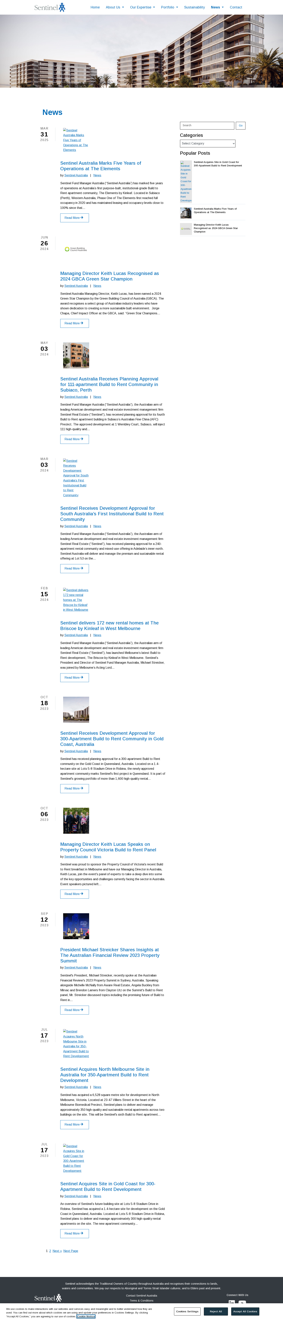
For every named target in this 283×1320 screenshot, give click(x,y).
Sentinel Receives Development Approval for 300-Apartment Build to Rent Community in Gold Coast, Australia (112, 739)
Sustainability (194, 7)
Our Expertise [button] (141, 7)
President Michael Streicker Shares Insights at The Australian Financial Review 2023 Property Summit (109, 955)
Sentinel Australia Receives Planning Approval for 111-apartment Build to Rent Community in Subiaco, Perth (109, 384)
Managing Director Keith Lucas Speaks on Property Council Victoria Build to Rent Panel (108, 847)
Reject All (216, 1311)
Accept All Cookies (245, 1311)
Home (95, 7)
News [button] (216, 7)
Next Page (70, 1251)
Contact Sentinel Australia (141, 1295)
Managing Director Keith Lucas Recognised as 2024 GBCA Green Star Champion (109, 276)
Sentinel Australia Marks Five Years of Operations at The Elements (100, 165)
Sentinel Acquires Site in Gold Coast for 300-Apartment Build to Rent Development (107, 1186)
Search (187, 125)
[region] (141, 1311)
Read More (72, 217)
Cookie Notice (86, 1316)
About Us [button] (113, 7)
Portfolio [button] (168, 7)
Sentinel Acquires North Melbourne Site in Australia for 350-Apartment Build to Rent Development (104, 1075)
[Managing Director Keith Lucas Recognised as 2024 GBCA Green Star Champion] (76, 250)
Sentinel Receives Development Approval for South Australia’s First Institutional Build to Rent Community (112, 514)
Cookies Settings (187, 1311)
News (97, 175)
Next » (57, 1251)
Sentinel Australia (76, 175)
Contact (236, 7)
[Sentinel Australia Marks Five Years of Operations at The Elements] (76, 140)
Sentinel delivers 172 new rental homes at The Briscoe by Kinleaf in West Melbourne (109, 625)
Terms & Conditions (141, 1300)
